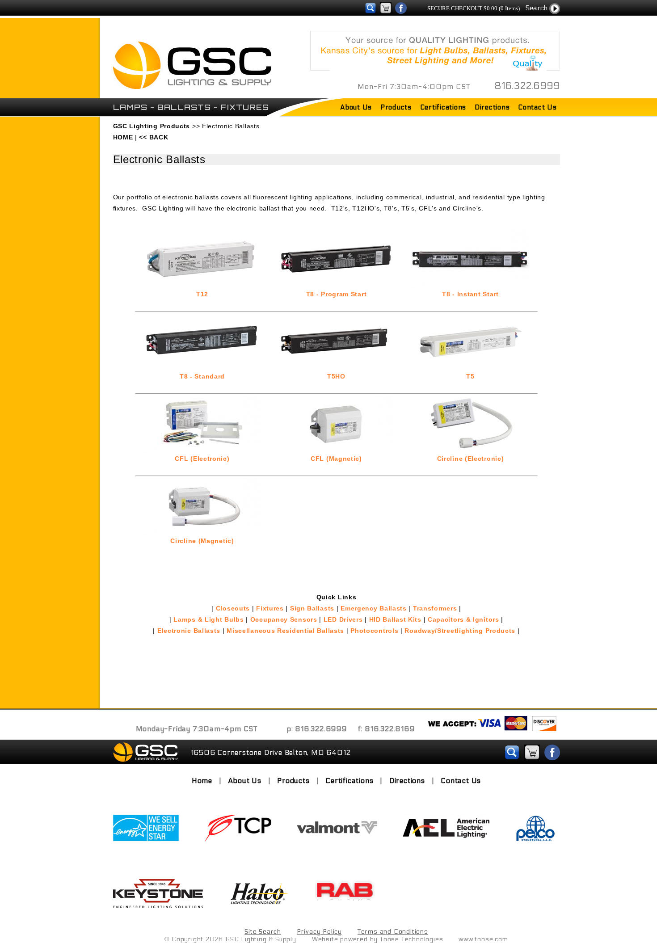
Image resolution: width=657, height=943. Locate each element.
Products (396, 107)
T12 (202, 294)
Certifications (443, 107)
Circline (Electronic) (470, 458)
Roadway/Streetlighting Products (459, 630)
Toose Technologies (411, 939)
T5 (470, 376)
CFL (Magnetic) (336, 458)
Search (536, 8)
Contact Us (537, 107)
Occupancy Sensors (283, 619)
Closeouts (233, 608)
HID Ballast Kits (395, 619)
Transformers (435, 608)
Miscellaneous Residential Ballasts (285, 630)
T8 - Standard (202, 376)
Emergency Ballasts (374, 608)
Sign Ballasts (312, 608)
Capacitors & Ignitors (463, 619)
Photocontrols (374, 630)
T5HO (336, 376)
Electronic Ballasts (188, 630)
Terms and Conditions (393, 931)
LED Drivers (343, 619)
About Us (356, 107)
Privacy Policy (319, 931)
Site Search (262, 931)
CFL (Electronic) (202, 458)
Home (202, 780)
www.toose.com (483, 939)
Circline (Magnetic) (202, 540)
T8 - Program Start (336, 294)
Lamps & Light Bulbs (208, 619)
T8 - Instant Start (470, 294)
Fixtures (270, 608)
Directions (492, 107)
